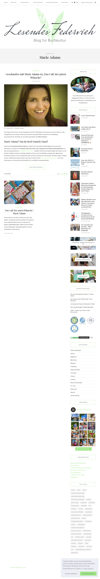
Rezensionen (25, 2)
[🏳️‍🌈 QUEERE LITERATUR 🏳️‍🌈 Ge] (83, 426)
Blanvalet (92, 502)
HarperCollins (75, 518)
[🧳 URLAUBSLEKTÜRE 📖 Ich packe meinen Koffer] (75, 417)
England (73, 508)
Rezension (19, 207)
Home (6, 2)
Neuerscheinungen (52, 2)
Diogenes (84, 505)
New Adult (88, 540)
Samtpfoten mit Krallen (78, 475)
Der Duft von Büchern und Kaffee (81, 468)
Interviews (64, 2)
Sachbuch (81, 546)
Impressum (13, 567)
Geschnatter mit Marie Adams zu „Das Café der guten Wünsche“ (36, 75)
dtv (90, 505)
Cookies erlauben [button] (88, 573)
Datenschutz (22, 567)
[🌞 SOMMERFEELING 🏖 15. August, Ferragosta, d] (83, 442)
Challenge (74, 366)
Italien (73, 524)
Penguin (80, 543)
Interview (35, 70)
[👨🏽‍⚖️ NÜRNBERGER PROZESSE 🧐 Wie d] (91, 442)
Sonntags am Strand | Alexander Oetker (83, 304)
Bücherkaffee (75, 465)
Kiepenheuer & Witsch (77, 527)
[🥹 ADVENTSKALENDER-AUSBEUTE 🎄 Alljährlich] (75, 434)
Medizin (88, 537)
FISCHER (81, 508)
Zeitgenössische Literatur (83, 549)
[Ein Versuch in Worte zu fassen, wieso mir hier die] (91, 417)
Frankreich (88, 508)
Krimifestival (87, 530)
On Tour (73, 386)
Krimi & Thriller (76, 530)
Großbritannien (76, 515)
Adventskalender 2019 (77, 496)
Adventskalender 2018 (77, 493)
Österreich (74, 552)
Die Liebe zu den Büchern (78, 470)
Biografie (83, 502)
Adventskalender (76, 350)
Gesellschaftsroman (77, 512)
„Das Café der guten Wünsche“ (49, 158)
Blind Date (74, 360)
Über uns (13, 2)
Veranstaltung (75, 395)
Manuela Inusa (79, 537)
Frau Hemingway (76, 472)
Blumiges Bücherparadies (78, 463)
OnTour (73, 543)
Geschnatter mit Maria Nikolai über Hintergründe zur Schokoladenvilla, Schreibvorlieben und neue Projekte (88, 187)
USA (72, 549)
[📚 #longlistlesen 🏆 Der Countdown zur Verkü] (75, 442)
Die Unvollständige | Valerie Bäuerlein (82, 307)
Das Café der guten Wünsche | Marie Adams (19, 212)
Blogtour (73, 363)
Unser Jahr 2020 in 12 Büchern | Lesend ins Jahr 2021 (88, 162)
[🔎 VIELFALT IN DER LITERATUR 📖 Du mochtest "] (91, 434)
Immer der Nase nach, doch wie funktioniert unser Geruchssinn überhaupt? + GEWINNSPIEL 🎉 (87, 138)
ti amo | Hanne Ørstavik (88, 115)
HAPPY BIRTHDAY (38, 2)
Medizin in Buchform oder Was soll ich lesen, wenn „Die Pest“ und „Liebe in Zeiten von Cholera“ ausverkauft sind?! (88, 203)
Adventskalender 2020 (77, 499)
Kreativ (73, 376)
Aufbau (89, 499)
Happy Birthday (75, 369)
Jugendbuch (81, 524)
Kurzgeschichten (76, 533)
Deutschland (75, 505)
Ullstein (89, 546)
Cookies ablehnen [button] (71, 573)
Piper (86, 543)
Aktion (73, 353)
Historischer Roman (77, 521)
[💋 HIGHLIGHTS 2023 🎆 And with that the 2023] (91, 426)
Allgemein (74, 357)
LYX (72, 537)
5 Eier (84, 490)
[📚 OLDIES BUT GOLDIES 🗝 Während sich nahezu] (83, 434)
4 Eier (78, 490)
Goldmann (89, 512)
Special (73, 392)
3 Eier (73, 490)
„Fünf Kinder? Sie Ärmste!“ (26, 151)
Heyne (84, 518)
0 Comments (7, 173)
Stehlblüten (74, 477)
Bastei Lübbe (75, 502)
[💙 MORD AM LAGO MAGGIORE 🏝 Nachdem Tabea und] (83, 417)
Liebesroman (87, 533)
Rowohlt (73, 546)
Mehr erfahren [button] (88, 568)
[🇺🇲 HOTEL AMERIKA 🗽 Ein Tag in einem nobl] (75, 426)
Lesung (73, 379)
